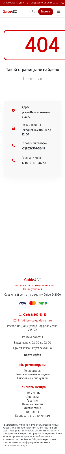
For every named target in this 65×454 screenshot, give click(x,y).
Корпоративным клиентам (32, 415)
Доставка (32, 396)
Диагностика (32, 408)
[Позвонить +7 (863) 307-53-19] (33, 11)
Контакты (32, 412)
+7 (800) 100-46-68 (34, 163)
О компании (32, 393)
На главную (32, 79)
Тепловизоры (32, 370)
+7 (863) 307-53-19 (33, 148)
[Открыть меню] (58, 11)
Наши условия (32, 289)
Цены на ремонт (32, 404)
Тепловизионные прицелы (33, 374)
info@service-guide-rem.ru (35, 320)
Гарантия (32, 400)
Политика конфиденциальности (33, 285)
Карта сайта (32, 355)
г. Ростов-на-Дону (15, 3)
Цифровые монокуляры (32, 378)
